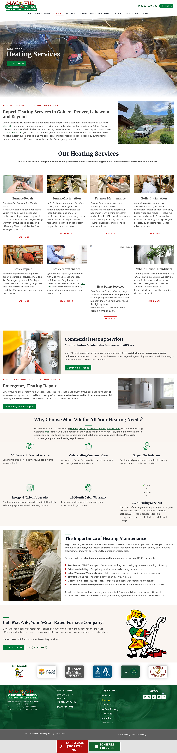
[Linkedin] (159, 697)
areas (48, 431)
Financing (118, 14)
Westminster (113, 428)
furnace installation (13, 132)
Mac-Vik (7, 126)
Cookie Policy (123, 734)
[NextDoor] (163, 697)
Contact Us (107, 722)
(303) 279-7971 (65, 707)
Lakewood (92, 428)
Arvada (102, 428)
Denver (82, 428)
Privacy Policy (139, 734)
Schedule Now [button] (166, 6)
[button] (105, 746)
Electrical (106, 704)
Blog (137, 14)
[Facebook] (145, 697)
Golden (74, 428)
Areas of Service (105, 14)
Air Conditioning (110, 709)
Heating (106, 700)
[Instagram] (149, 697)
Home (30, 14)
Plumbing (106, 695)
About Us (106, 718)
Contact (145, 14)
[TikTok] (154, 697)
